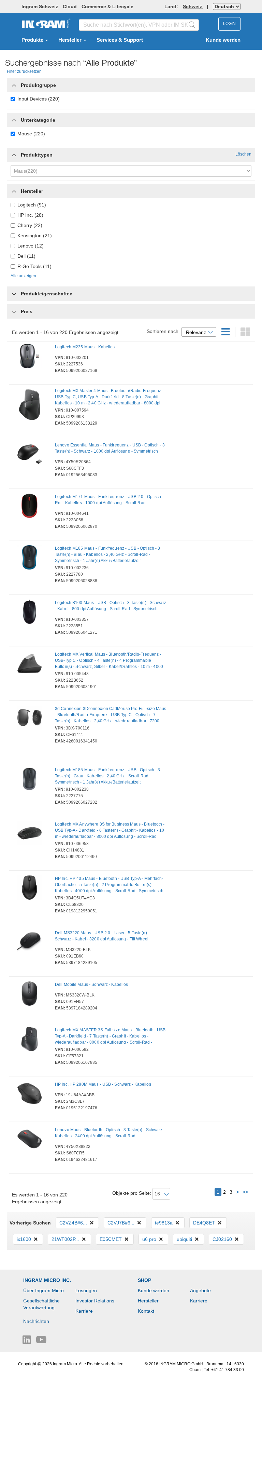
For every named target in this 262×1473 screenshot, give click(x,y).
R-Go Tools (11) (34, 266)
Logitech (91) (31, 204)
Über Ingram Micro (43, 1290)
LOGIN (229, 23)
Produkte (33, 40)
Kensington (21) (34, 235)
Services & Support (120, 40)
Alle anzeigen (23, 275)
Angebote (200, 1290)
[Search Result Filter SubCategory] (14, 120)
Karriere (84, 1311)
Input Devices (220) (38, 99)
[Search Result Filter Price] (14, 311)
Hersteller (70, 40)
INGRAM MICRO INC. (47, 1280)
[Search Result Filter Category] (14, 83)
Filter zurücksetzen (24, 71)
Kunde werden (223, 40)
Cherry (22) (29, 225)
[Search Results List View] (226, 333)
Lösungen (86, 1290)
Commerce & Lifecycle (107, 6)
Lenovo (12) (30, 246)
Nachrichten (36, 1321)
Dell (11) (26, 256)
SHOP (144, 1280)
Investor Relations (94, 1300)
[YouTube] (41, 1341)
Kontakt (146, 1311)
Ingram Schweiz (39, 6)
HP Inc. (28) (30, 215)
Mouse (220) (31, 133)
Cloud (70, 6)
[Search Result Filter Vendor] (14, 189)
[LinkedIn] (27, 1341)
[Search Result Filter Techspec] (14, 291)
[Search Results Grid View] (245, 333)
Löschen (243, 154)
